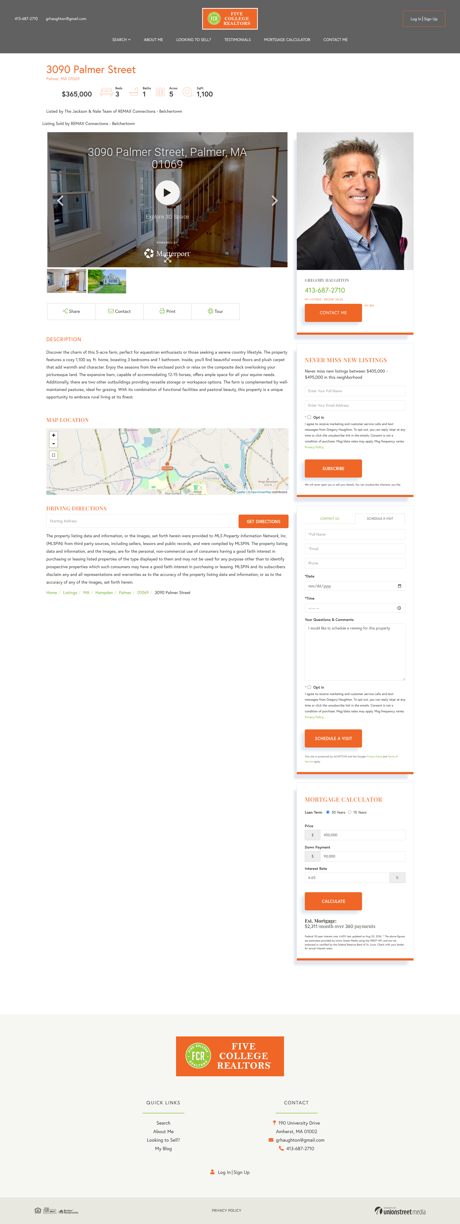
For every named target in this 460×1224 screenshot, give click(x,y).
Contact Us (329, 519)
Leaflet (241, 492)
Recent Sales (333, 299)
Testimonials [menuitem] (237, 39)
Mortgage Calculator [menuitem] (287, 39)
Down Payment (317, 847)
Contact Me (333, 313)
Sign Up (431, 18)
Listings (70, 592)
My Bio (369, 305)
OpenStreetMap (261, 492)
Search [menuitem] (119, 39)
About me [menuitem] (153, 39)
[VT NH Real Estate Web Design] (400, 1211)
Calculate (333, 901)
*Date (309, 576)
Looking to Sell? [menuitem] (193, 39)
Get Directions (264, 521)
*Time (309, 598)
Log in (415, 18)
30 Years (338, 812)
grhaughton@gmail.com (66, 18)
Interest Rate (316, 868)
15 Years (360, 812)
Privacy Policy (314, 447)
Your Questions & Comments (329, 619)
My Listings (313, 299)
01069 (143, 592)
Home (51, 592)
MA (86, 592)
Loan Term (313, 812)
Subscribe (333, 468)
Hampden (104, 592)
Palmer (125, 592)
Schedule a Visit (380, 519)
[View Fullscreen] (54, 455)
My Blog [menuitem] (163, 1148)
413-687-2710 (26, 18)
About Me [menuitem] (163, 1131)
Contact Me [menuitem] (335, 39)
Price (309, 825)
